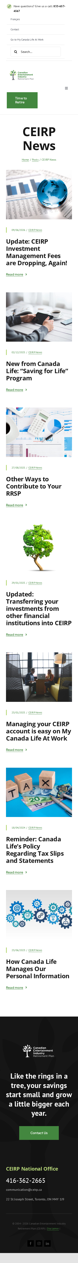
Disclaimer (53, 1228)
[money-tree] (39, 524)
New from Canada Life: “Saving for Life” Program (37, 370)
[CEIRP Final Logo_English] (22, 68)
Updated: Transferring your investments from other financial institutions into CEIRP (38, 608)
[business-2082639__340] (39, 892)
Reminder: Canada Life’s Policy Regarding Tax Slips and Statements (35, 850)
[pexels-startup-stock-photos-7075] (39, 654)
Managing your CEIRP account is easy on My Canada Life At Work (38, 731)
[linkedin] (47, 1243)
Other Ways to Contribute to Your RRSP (34, 486)
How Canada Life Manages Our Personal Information (37, 968)
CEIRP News (35, 230)
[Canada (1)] (39, 769)
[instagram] (39, 1243)
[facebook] (30, 1243)
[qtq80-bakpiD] (39, 294)
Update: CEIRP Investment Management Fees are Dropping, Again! (36, 252)
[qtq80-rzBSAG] (39, 171)
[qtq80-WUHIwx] (39, 409)
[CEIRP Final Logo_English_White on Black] (39, 1042)
